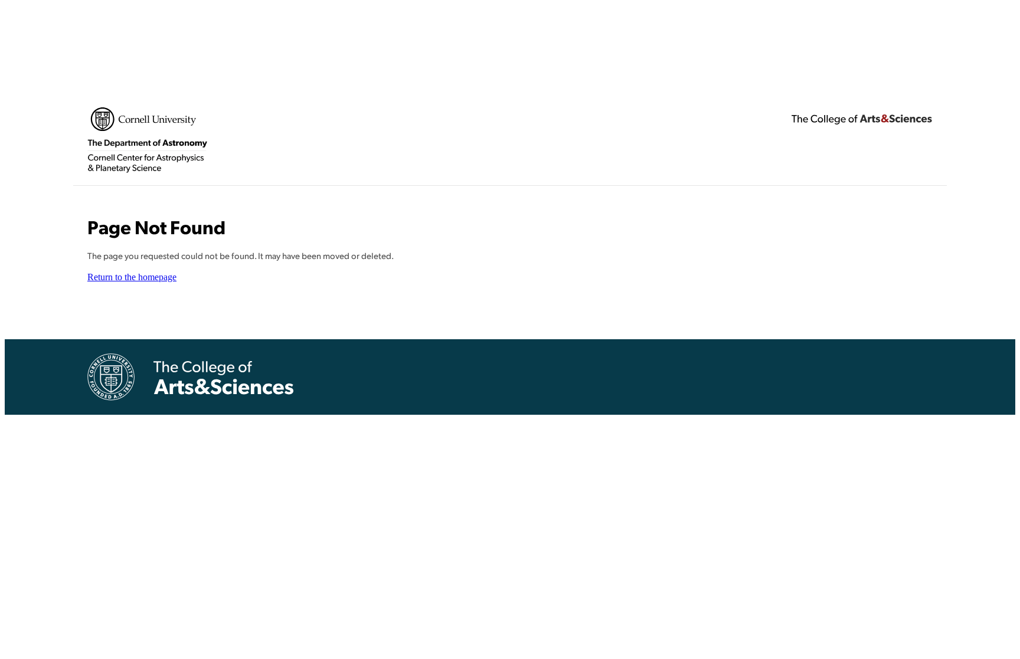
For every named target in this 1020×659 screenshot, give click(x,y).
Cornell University (143, 119)
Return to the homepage (131, 277)
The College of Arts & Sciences (862, 119)
